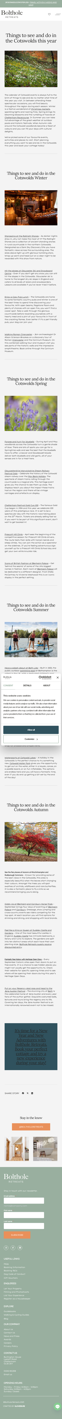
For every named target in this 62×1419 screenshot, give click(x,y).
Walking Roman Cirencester (18, 334)
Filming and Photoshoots (16, 1292)
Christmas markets (40, 109)
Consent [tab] (8, 685)
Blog (6, 1318)
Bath (50, 991)
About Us (8, 1329)
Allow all (31, 730)
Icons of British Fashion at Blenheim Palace (26, 563)
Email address (9, 1196)
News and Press (11, 1336)
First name (8, 1210)
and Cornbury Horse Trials (39, 904)
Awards (7, 1339)
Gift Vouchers (10, 1278)
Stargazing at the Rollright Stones (22, 236)
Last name (8, 1221)
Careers (7, 1343)
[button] (58, 14)
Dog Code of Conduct (14, 1274)
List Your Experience (14, 1295)
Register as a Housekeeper (17, 1298)
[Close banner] (58, 678)
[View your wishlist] (49, 14)
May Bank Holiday (37, 476)
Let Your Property (12, 1288)
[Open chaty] (57, 1406)
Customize (29, 739)
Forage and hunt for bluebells (19, 441)
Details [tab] (27, 685)
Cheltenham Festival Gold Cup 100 (21, 505)
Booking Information (14, 1267)
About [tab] (46, 685)
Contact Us (9, 1332)
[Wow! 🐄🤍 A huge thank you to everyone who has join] (17, 1149)
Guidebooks (10, 1311)
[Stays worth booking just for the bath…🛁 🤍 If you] (45, 1149)
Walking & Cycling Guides (16, 1315)
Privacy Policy (11, 1346)
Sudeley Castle (21, 936)
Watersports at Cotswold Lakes (20, 758)
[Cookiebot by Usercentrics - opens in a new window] (39, 677)
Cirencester (18, 340)
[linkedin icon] (20, 1247)
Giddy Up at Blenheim (15, 904)
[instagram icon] (6, 1247)
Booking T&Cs (10, 1270)
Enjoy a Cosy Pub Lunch (17, 297)
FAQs (6, 1264)
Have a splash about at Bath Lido (21, 668)
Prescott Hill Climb (14, 534)
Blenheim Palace (45, 569)
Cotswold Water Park (20, 763)
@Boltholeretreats (31, 1127)
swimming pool (27, 670)
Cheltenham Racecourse (17, 117)
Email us (8, 1374)
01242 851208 (10, 1371)
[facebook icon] (13, 1247)
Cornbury (21, 909)
